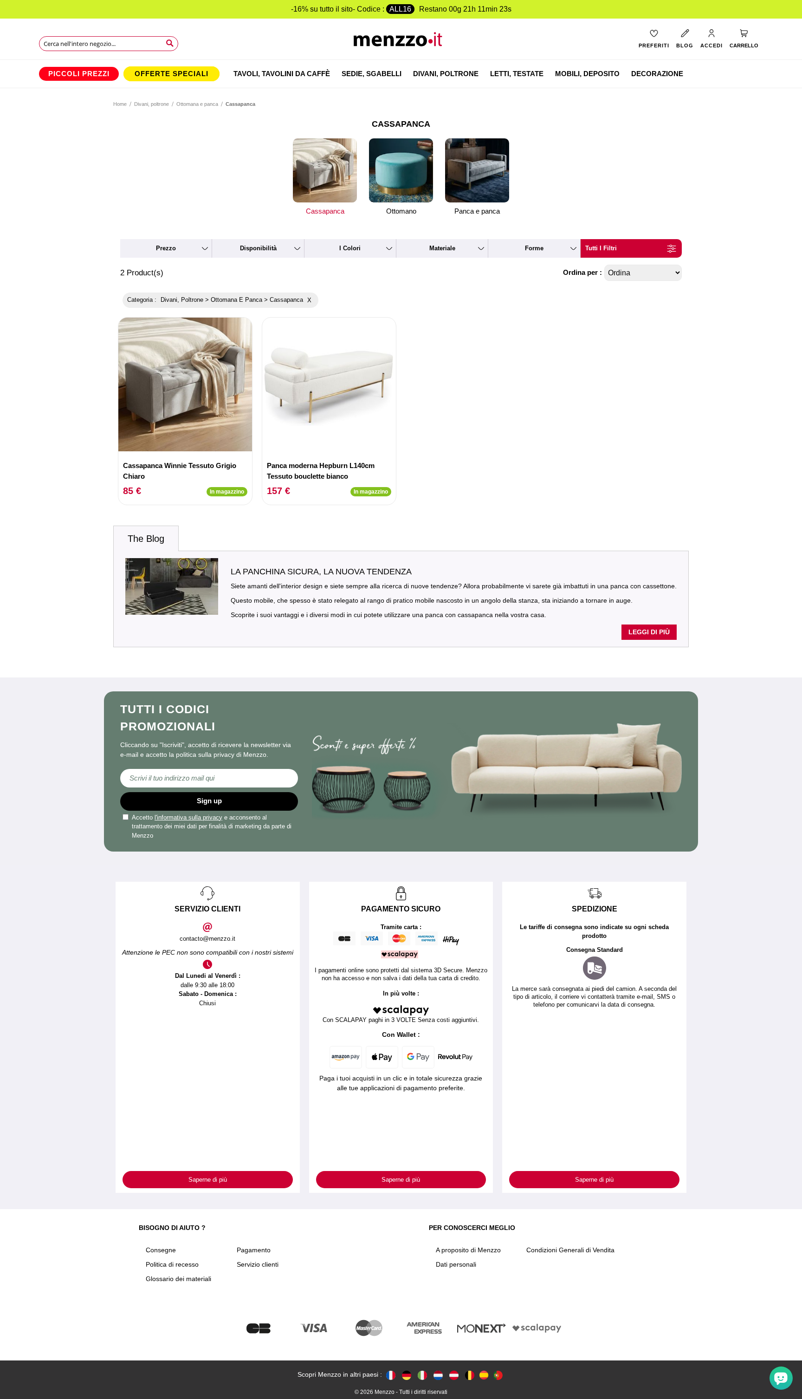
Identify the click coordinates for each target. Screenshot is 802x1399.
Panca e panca (477, 211)
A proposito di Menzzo (468, 1250)
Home (120, 104)
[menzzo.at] (454, 1375)
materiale (442, 248)
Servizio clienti (257, 1264)
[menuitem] (79, 74)
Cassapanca (325, 211)
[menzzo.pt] (498, 1375)
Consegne (161, 1250)
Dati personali (456, 1264)
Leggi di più (649, 632)
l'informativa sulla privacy (188, 817)
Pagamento (254, 1250)
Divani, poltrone (151, 104)
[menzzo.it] (422, 1375)
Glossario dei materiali (178, 1278)
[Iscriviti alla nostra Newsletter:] (209, 778)
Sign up (209, 801)
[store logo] (401, 42)
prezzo (166, 248)
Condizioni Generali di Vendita (570, 1250)
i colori (350, 248)
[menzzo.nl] (438, 1375)
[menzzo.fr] (391, 1375)
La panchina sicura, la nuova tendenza (321, 571)
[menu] (401, 73)
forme (534, 248)
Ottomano (401, 211)
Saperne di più (207, 1179)
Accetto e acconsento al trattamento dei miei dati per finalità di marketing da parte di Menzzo (211, 826)
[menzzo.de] (407, 1375)
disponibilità (258, 248)
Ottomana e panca (197, 104)
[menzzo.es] (484, 1375)
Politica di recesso (172, 1264)
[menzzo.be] (470, 1375)
